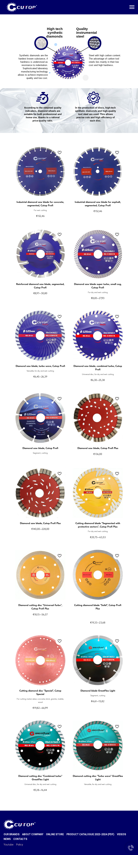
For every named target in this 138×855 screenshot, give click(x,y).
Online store (55, 834)
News (7, 839)
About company (32, 834)
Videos (121, 834)
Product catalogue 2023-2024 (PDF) (90, 834)
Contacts (20, 839)
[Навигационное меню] (131, 7)
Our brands (11, 834)
